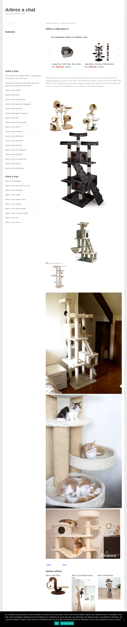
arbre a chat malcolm (14, 190)
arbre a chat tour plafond (15, 150)
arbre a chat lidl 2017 (14, 154)
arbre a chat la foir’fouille (16, 122)
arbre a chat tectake (13, 109)
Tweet (48, 565)
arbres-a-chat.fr (52, 23)
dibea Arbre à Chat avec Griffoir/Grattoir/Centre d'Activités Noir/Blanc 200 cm (100, 64)
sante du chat (11, 230)
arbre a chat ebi (11, 218)
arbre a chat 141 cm (13, 164)
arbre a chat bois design (15, 208)
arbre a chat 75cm (12, 127)
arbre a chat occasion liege (16, 213)
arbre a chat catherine (14, 168)
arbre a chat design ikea (15, 199)
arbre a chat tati (11, 118)
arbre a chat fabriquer (14, 136)
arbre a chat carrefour (14, 141)
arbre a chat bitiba (13, 90)
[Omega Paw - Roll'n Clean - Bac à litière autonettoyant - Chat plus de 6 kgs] (67, 52)
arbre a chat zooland (14, 131)
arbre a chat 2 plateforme (15, 159)
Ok (57, 623)
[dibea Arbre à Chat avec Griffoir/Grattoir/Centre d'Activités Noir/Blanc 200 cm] (100, 52)
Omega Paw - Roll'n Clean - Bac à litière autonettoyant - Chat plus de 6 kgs (67, 64)
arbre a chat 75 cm (13, 222)
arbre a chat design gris (15, 99)
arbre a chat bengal (13, 145)
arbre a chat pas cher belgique (18, 104)
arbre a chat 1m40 (12, 195)
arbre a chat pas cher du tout (17, 186)
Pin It (64, 565)
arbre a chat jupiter (13, 181)
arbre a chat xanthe (13, 204)
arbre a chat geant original (16, 113)
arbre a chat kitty (12, 95)
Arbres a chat (20, 9)
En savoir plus (67, 623)
